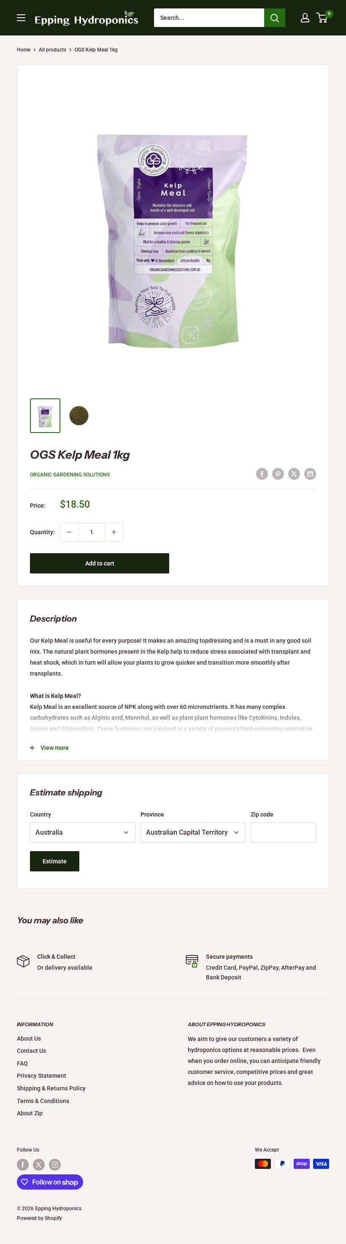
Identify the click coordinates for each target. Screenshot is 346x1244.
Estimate (55, 861)
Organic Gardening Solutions (70, 475)
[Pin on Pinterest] (278, 473)
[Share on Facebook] (262, 473)
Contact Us (31, 1050)
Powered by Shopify (39, 1218)
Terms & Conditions (43, 1101)
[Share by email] (310, 473)
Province (152, 814)
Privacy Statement (41, 1075)
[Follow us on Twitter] (39, 1165)
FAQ (22, 1063)
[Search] (274, 17)
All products (52, 50)
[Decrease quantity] (69, 532)
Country (40, 814)
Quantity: (42, 532)
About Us (29, 1038)
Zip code (262, 814)
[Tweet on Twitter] (294, 473)
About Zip (30, 1113)
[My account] (305, 17)
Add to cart (99, 563)
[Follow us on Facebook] (23, 1165)
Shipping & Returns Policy (51, 1088)
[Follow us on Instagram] (55, 1165)
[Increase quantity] (114, 532)
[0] (322, 18)
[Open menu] (21, 17)
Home (23, 50)
